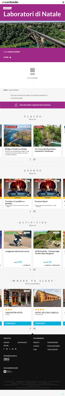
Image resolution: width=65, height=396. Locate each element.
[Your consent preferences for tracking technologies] (63, 394)
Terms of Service (52, 349)
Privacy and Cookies (53, 346)
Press (35, 349)
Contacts (36, 346)
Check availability (32, 284)
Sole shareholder (52, 342)
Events (5, 90)
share (6, 57)
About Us (36, 342)
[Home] (9, 2)
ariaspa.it (6, 342)
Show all (32, 119)
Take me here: (35, 105)
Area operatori (22, 342)
